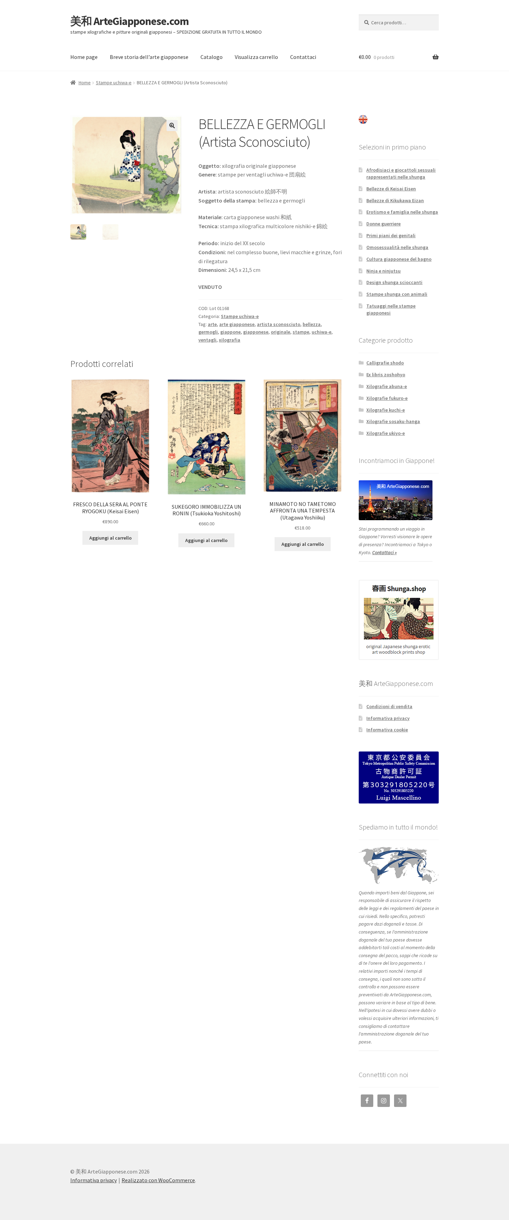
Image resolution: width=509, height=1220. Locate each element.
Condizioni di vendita (389, 706)
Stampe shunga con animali (396, 294)
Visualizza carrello (256, 56)
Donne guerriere (383, 224)
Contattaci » (384, 552)
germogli (208, 332)
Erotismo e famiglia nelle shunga (402, 212)
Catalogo (211, 56)
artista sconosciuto (278, 324)
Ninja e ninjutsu (383, 271)
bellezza (312, 324)
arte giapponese (236, 324)
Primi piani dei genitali (391, 235)
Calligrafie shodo (385, 363)
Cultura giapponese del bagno (398, 259)
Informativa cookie (387, 730)
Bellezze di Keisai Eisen (391, 189)
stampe (301, 332)
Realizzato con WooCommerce (158, 1180)
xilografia (229, 340)
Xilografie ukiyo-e (385, 433)
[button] (172, 125)
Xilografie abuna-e (386, 386)
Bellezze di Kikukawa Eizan (395, 200)
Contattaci (303, 56)
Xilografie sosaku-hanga (393, 421)
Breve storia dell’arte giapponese (149, 56)
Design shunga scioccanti (394, 282)
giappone (230, 332)
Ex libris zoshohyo (385, 374)
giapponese (255, 332)
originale (280, 332)
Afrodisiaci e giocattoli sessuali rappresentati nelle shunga (401, 173)
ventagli (207, 340)
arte (212, 324)
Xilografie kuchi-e (385, 410)
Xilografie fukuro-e (387, 398)
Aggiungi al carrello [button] (110, 538)
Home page (84, 56)
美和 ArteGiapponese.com (129, 21)
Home (85, 82)
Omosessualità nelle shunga (397, 247)
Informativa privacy (388, 718)
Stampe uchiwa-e (114, 82)
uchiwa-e (321, 332)
